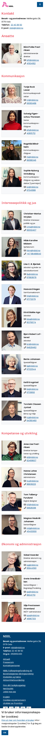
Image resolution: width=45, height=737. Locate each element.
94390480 (31, 420)
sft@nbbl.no (33, 130)
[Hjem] (8, 4)
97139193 (31, 392)
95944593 (31, 568)
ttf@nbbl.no (32, 504)
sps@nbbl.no (33, 615)
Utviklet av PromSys (12, 703)
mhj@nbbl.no (33, 528)
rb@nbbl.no (32, 157)
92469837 (31, 460)
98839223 (31, 484)
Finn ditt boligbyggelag (14, 685)
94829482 (31, 347)
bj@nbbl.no (32, 366)
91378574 (31, 322)
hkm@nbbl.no (33, 250)
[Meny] (40, 4)
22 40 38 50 (16, 24)
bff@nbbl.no (33, 60)
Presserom (8, 662)
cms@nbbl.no (33, 226)
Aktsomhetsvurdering (13, 680)
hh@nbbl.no (32, 296)
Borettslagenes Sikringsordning (18, 673)
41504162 (31, 63)
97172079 (31, 299)
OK (4, 732)
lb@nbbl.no (32, 274)
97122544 (31, 369)
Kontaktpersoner (11, 665)
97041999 (31, 190)
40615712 (31, 133)
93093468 (31, 103)
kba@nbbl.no (33, 319)
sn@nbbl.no (32, 187)
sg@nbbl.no (32, 565)
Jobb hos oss (9, 691)
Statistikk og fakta (12, 677)
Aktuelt (6, 659)
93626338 (31, 507)
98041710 (31, 595)
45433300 (31, 531)
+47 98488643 (34, 253)
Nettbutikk (8, 688)
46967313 (31, 618)
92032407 (31, 230)
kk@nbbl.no (32, 389)
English (6, 697)
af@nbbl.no (32, 457)
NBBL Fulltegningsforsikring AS (17, 670)
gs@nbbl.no (32, 591)
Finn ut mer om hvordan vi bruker (18, 720)
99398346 (31, 160)
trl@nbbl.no (32, 100)
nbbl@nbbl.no (16, 28)
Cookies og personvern (14, 700)
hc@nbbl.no (32, 481)
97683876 (31, 277)
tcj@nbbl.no (32, 417)
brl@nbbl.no (33, 344)
